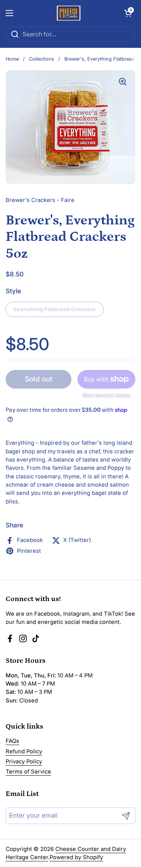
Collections (41, 59)
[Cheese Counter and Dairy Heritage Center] (68, 13)
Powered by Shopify (76, 857)
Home (12, 59)
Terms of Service (28, 771)
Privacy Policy (24, 761)
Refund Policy (24, 751)
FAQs (12, 741)
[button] (127, 13)
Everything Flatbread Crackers (55, 309)
